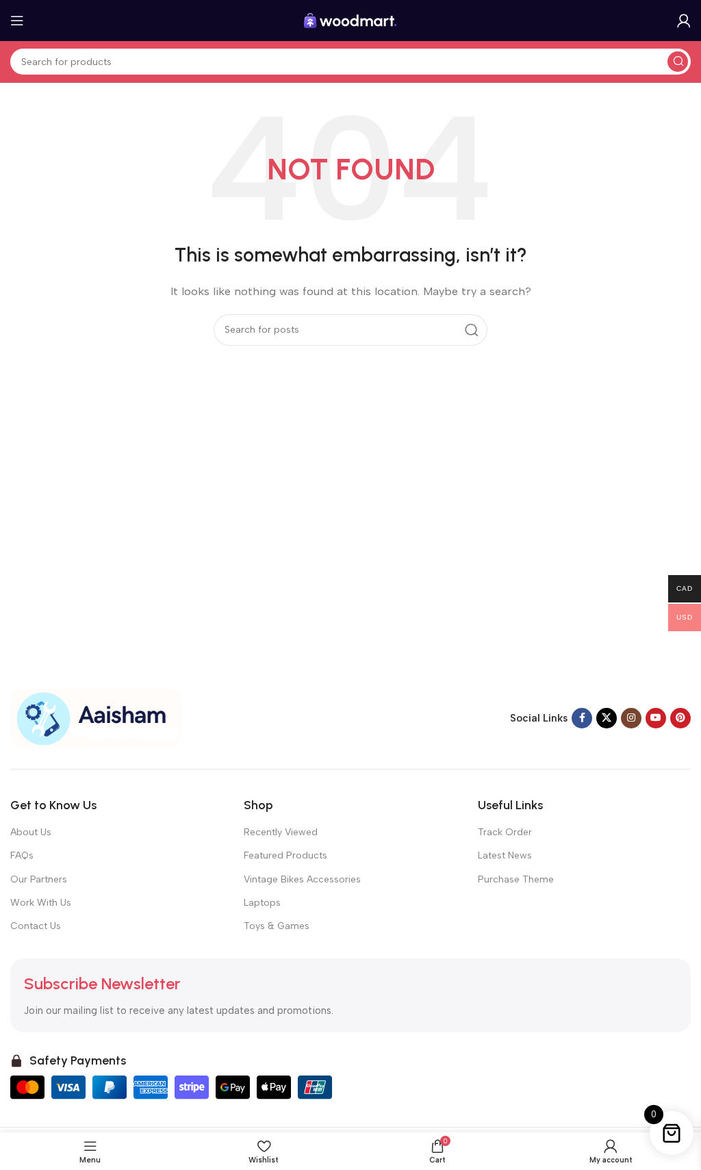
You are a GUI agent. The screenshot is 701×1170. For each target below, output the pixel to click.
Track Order (505, 832)
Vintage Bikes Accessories (302, 879)
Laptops (262, 902)
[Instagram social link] (631, 718)
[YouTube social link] (656, 718)
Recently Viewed (281, 832)
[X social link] (606, 718)
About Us (30, 832)
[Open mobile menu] (17, 20)
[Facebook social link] (582, 718)
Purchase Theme (516, 879)
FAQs (22, 855)
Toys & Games (276, 926)
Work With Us (40, 902)
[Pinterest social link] (680, 718)
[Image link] (95, 717)
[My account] (684, 20)
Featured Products (285, 855)
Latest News (505, 855)
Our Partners (38, 879)
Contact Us (35, 926)
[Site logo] (350, 20)
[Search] (677, 61)
